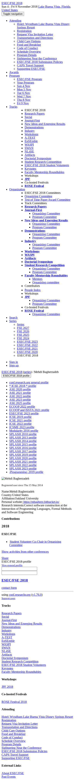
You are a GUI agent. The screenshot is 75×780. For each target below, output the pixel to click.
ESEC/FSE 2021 (27, 348)
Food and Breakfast (29, 44)
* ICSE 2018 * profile (22, 386)
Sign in (13, 362)
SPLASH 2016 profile (23, 448)
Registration (24, 31)
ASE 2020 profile (20, 389)
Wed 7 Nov (24, 96)
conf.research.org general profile (28, 382)
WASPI (29, 144)
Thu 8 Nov (23, 99)
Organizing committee (45, 282)
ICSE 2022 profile (20, 423)
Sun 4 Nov (23, 86)
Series (20, 324)
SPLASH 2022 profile (23, 465)
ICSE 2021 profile (20, 420)
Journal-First (32, 120)
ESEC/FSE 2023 (27, 341)
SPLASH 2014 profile (23, 441)
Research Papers (35, 113)
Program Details (27, 55)
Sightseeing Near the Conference (37, 58)
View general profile (12, 565)
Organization (17, 189)
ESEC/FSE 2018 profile (16, 375)
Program (14, 75)
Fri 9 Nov (23, 103)
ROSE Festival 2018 (14, 701)
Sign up (14, 365)
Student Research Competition (43, 161)
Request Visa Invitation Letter (35, 34)
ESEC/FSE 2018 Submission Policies (40, 62)
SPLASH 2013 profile (23, 437)
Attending (15, 20)
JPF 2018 (7, 686)
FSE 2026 (23, 331)
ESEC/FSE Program (29, 79)
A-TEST (30, 137)
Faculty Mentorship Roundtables (44, 172)
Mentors (37, 279)
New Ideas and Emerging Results (45, 124)
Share (5, 558)
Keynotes (30, 168)
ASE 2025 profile (20, 403)
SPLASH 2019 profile (23, 454)
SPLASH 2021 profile (23, 461)
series (27, 372)
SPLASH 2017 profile (23, 451)
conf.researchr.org (20, 594)
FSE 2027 (23, 328)
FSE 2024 (23, 338)
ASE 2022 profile (20, 396)
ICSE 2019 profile (20, 417)
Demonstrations (34, 127)
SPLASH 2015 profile (23, 444)
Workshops (31, 134)
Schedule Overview (29, 51)
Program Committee (44, 217)
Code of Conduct (27, 48)
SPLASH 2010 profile (23, 434)
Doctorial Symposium (38, 158)
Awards (14, 72)
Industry (30, 130)
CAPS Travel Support (30, 65)
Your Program (25, 82)
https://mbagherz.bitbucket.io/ (41, 501)
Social (28, 117)
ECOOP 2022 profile (22, 406)
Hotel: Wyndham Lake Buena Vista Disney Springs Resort (37, 716)
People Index (33, 290)
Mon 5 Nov (24, 89)
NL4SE (29, 151)
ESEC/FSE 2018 (12, 372)
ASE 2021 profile (20, 392)
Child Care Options (29, 41)
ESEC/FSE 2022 (27, 345)
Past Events (9, 776)
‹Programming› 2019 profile (26, 472)
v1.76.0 (37, 594)
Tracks (13, 106)
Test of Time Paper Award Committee (47, 199)
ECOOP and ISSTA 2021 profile (29, 410)
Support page (8, 598)
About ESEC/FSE (13, 773)
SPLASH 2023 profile (23, 468)
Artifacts (30, 155)
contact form (9, 587)
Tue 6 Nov (23, 93)
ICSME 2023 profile (21, 427)
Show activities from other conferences (25, 551)
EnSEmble (31, 141)
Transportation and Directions (35, 37)
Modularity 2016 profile (23, 430)
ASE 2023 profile (20, 399)
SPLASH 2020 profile (23, 458)
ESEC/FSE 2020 (27, 352)
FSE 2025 (23, 334)
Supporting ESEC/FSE (31, 68)
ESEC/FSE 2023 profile (24, 413)
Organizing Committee (38, 196)
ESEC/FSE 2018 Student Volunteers (47, 165)
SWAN (29, 148)
